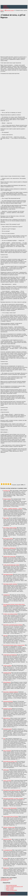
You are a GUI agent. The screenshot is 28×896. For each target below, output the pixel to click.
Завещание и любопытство (9, 548)
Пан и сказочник (7, 750)
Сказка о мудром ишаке (11, 890)
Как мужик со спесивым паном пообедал (12, 624)
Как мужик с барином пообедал (10, 691)
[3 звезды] (6, 484)
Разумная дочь (6, 490)
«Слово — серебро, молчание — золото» (12, 508)
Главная (5, 5)
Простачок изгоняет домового (10, 584)
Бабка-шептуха (6, 718)
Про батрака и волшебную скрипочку (12, 790)
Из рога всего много (8, 538)
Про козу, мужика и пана (9, 827)
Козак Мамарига (7, 682)
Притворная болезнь (8, 701)
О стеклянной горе (7, 850)
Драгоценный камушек (11, 885)
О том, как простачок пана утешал (11, 564)
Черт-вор (5, 635)
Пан (4, 738)
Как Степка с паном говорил (10, 527)
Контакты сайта (4, 894)
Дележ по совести (7, 665)
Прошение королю (7, 708)
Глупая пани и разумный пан (10, 654)
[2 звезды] (4, 484)
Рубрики (5, 6)
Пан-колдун (6, 868)
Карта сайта (6, 8)
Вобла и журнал (9, 888)
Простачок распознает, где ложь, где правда (13, 798)
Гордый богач (6, 594)
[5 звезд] (10, 484)
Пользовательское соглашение (8, 892)
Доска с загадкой (7, 780)
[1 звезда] (2, 484)
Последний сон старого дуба (10, 761)
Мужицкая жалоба (7, 729)
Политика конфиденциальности (8, 893)
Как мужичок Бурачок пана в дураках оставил (14, 645)
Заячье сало (6, 769)
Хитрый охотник (7, 672)
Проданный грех (4, 880)
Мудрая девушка (7, 498)
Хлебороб (5, 858)
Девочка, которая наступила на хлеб (14, 886)
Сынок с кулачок (10, 887)
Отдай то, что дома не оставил (10, 614)
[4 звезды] (8, 484)
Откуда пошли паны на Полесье (10, 816)
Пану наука (6, 518)
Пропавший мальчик (8, 574)
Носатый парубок (7, 839)
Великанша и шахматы (6, 878)
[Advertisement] (14, 37)
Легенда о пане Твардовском (10, 808)
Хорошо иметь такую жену (9, 556)
